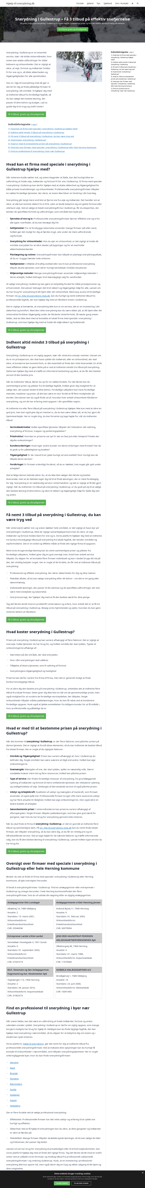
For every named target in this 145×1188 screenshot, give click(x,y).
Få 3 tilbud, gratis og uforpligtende (73, 29)
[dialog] (72, 1179)
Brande (14, 1073)
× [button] (142, 1173)
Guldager (15, 1094)
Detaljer (94, 1179)
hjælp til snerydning (33, 1043)
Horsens (14, 1078)
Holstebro (15, 1105)
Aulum (13, 1100)
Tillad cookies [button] (62, 1183)
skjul (34, 124)
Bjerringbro (16, 1084)
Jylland (90, 3)
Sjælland (108, 3)
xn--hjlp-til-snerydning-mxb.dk (34, 295)
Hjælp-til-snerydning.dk (20, 3)
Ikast (12, 1067)
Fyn (98, 3)
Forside (80, 3)
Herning (14, 1062)
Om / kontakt (121, 3)
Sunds (13, 1089)
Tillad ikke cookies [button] (81, 1183)
